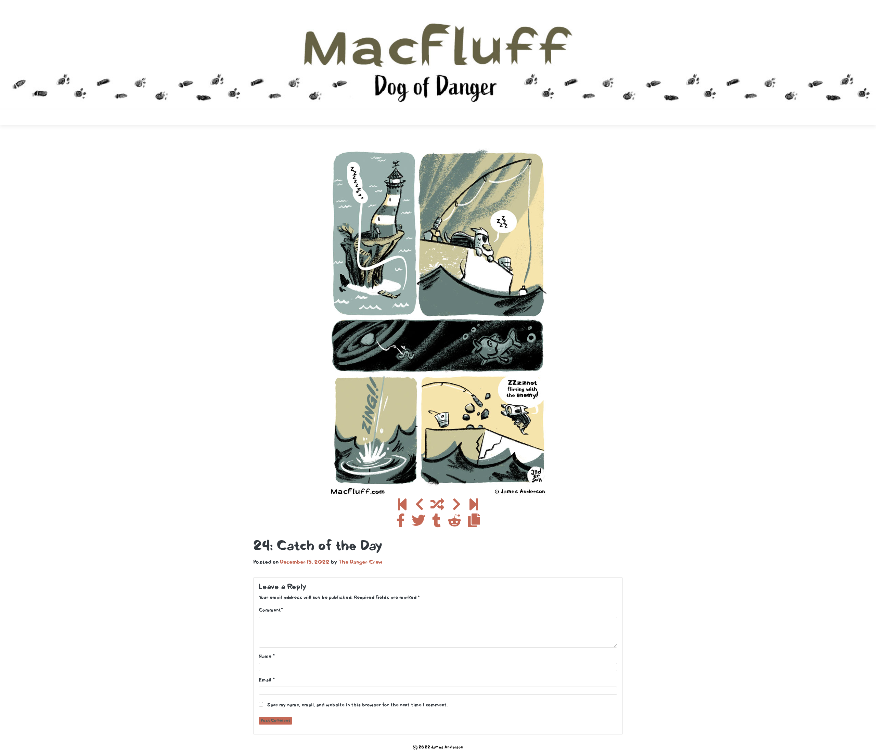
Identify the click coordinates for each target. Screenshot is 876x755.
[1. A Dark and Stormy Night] (402, 505)
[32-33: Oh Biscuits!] (474, 505)
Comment (270, 610)
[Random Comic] (437, 505)
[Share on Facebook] (400, 522)
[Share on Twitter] (418, 522)
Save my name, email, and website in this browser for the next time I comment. (357, 705)
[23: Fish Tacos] (419, 505)
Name (265, 656)
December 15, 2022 (305, 562)
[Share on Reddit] (454, 522)
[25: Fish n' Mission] (456, 505)
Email (265, 680)
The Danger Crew (360, 562)
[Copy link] (474, 522)
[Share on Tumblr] (436, 522)
